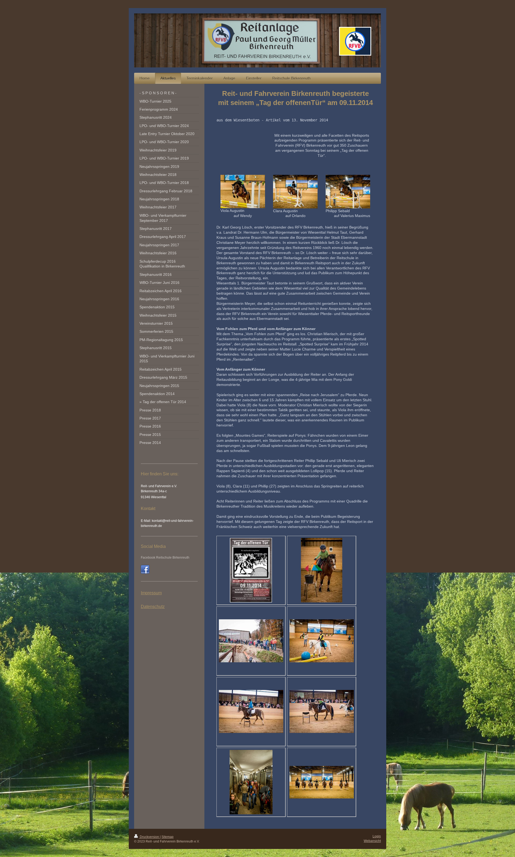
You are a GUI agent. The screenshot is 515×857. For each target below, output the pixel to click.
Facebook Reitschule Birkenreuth (165, 557)
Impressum (151, 593)
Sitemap (167, 837)
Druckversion (149, 837)
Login (377, 836)
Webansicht (372, 841)
